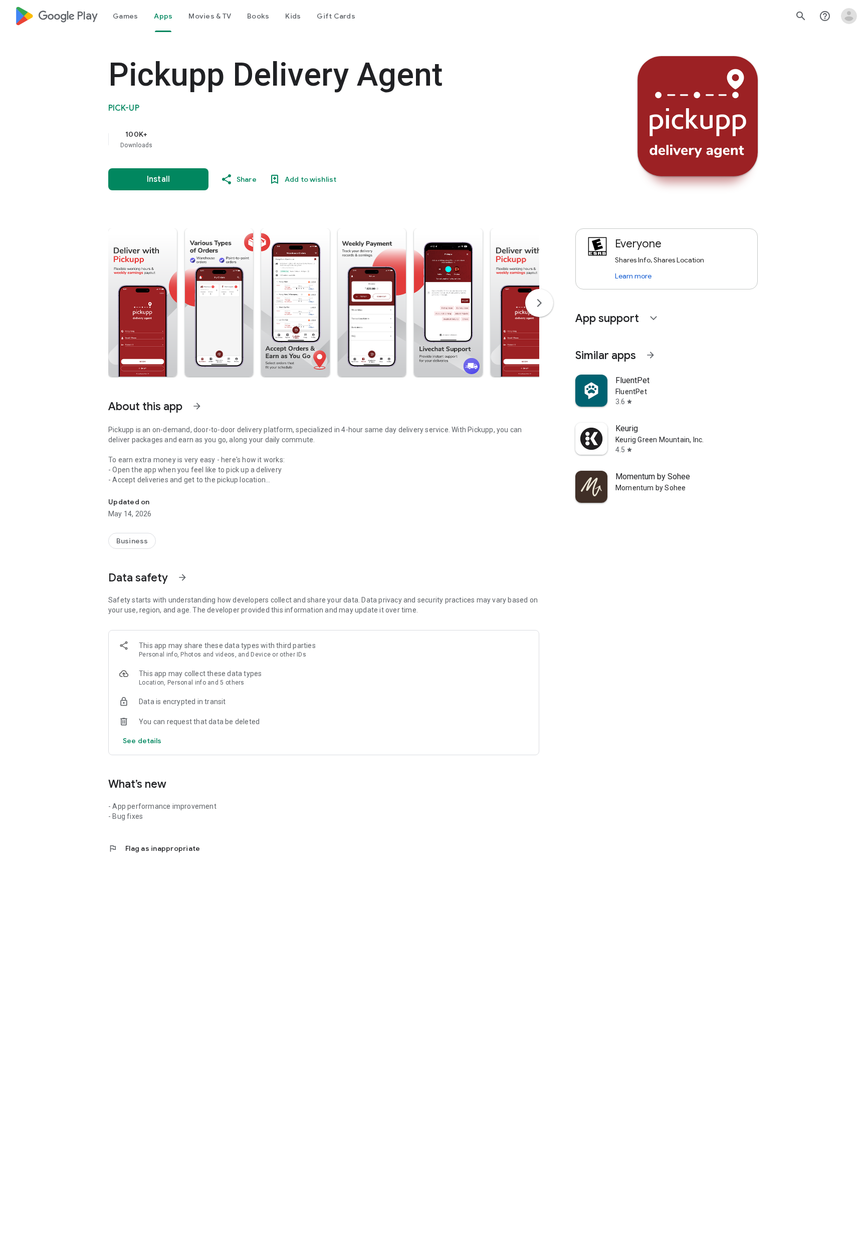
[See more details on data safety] (142, 741)
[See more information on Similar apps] (650, 355)
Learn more (633, 275)
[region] (308, 139)
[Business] (132, 540)
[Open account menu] (849, 16)
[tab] (125, 16)
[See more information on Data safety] (182, 577)
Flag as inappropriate (154, 848)
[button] (142, 302)
